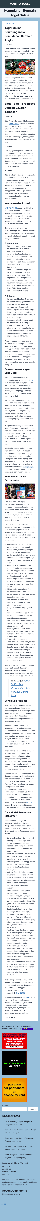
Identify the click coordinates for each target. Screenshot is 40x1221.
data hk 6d (6, 1169)
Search (5, 1106)
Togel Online (14, 124)
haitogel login (28, 467)
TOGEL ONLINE (9, 24)
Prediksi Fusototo (9, 1172)
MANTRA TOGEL (11, 208)
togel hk (3, 1204)
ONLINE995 (20, 993)
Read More (10, 1017)
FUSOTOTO (6, 1167)
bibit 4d (31, 380)
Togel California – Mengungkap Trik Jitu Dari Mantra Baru (20, 688)
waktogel (5, 1174)
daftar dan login (19, 1179)
